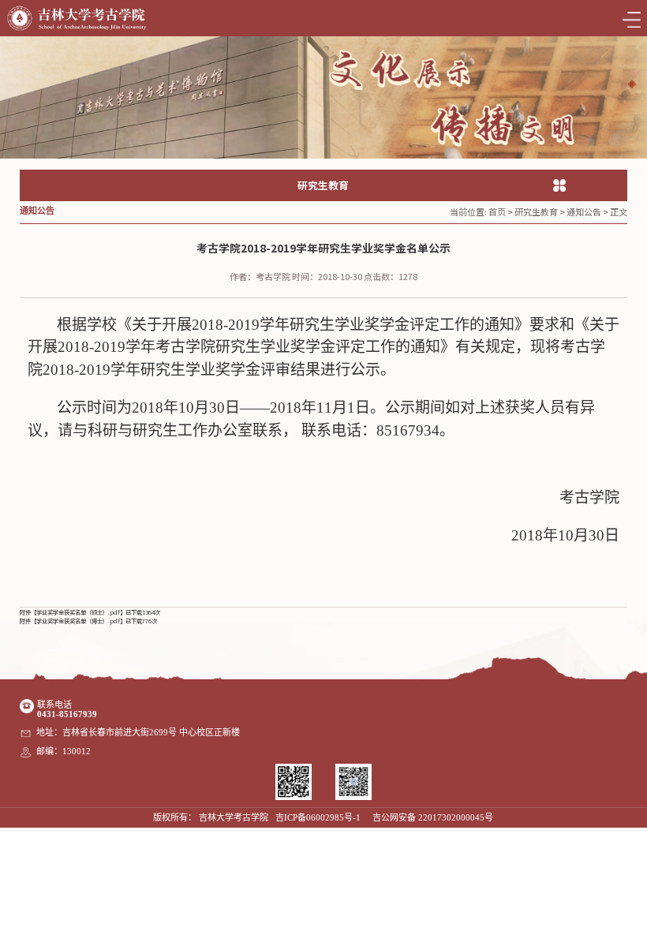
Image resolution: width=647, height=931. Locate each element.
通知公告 (584, 211)
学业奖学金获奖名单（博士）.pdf (78, 620)
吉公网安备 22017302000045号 (432, 817)
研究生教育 (536, 211)
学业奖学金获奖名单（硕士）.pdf (78, 612)
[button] (631, 84)
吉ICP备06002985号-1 (318, 817)
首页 (497, 211)
